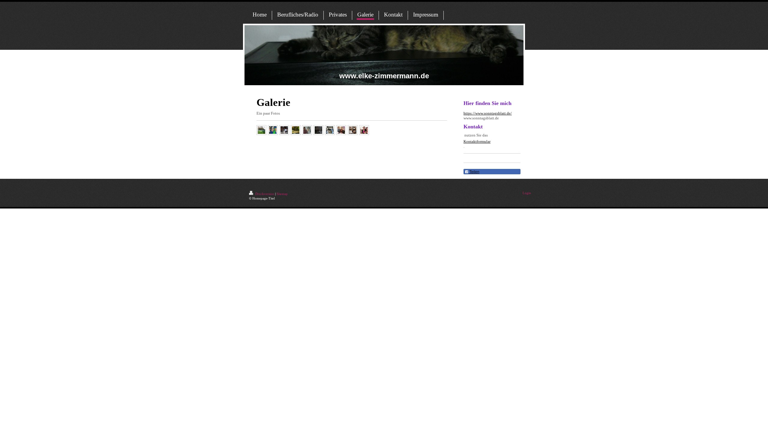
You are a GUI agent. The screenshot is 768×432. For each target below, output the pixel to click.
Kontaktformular (477, 141)
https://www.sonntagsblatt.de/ (488, 113)
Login (527, 193)
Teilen (474, 172)
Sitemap (282, 194)
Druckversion (264, 194)
